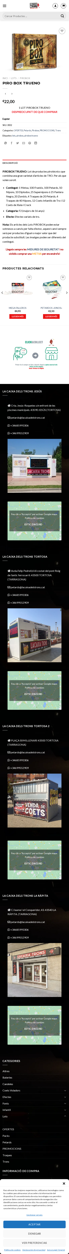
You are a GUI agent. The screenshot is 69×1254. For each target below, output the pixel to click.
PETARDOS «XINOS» (51, 308)
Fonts (6, 1103)
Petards (27, 130)
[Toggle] (65, 1090)
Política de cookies (12, 1250)
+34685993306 (19, 425)
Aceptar (34, 1224)
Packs (6, 1135)
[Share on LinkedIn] (36, 143)
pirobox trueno (31, 135)
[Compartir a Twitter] (17, 143)
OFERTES (18, 130)
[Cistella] (63, 6)
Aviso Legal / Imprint (56, 1250)
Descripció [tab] (10, 163)
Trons (58, 130)
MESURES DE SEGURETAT (43, 249)
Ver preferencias (34, 1242)
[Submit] (62, 16)
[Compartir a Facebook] (11, 143)
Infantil (7, 1109)
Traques (7, 1155)
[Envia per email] (23, 143)
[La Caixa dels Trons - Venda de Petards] (34, 6)
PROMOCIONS (47, 130)
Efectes (7, 1096)
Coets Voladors (11, 1090)
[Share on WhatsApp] (5, 143)
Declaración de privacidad (33, 1250)
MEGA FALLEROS (17, 308)
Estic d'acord (33, 524)
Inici (5, 78)
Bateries (7, 1077)
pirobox (19, 135)
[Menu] (5, 6)
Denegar (34, 1233)
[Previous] (2, 299)
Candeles (8, 1084)
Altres (6, 1071)
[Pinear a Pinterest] (29, 143)
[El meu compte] (55, 6)
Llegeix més (18, 316)
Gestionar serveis (34, 1215)
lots (14, 135)
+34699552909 (19, 433)
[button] (64, 1183)
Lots (14, 78)
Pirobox (25, 78)
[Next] (66, 299)
